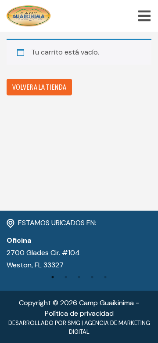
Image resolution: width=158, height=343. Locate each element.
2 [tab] (65, 277)
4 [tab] (92, 277)
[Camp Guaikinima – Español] (28, 15)
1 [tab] (52, 277)
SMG (74, 323)
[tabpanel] (79, 252)
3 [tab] (79, 277)
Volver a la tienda (39, 87)
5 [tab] (105, 277)
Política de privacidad (79, 313)
